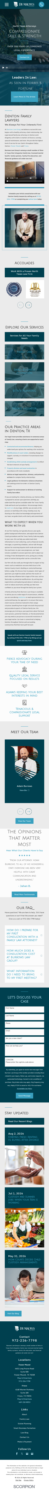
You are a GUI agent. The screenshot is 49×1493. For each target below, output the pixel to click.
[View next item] (28, 305)
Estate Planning (24, 1423)
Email (8, 1031)
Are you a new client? (14, 1038)
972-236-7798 (24, 1340)
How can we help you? (14, 1046)
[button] (7, 67)
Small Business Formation (24, 1428)
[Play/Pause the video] (3, 67)
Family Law (24, 1419)
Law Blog (24, 1432)
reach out (10, 508)
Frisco (26, 146)
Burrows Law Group (14, 129)
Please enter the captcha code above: (20, 1062)
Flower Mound (16, 146)
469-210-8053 (24, 1402)
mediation (21, 597)
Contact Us (24, 1437)
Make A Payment (24, 1441)
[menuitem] (18, 1480)
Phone (8, 1023)
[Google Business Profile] (27, 1453)
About (24, 1414)
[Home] (23, 4)
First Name (10, 1008)
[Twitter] (22, 1453)
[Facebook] (17, 1453)
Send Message (24, 1095)
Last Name (10, 1016)
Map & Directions (24, 1377)
